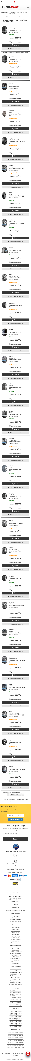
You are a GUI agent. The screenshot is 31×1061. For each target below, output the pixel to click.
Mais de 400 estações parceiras (15, 864)
